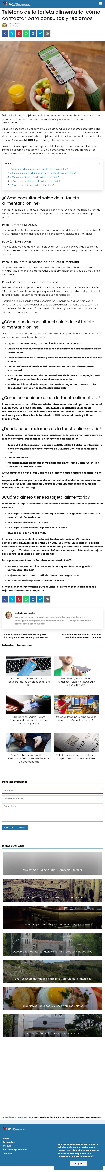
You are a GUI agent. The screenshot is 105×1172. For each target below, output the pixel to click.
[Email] (47, 33)
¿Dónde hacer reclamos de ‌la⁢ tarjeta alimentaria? (35, 181)
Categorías (9, 1142)
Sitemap (7, 1145)
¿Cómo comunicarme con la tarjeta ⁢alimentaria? (34, 177)
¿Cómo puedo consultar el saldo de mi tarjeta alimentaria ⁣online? (43, 173)
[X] (12, 33)
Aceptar (78, 1163)
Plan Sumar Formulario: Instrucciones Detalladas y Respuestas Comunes (81, 636)
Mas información (85, 1156)
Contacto (7, 1153)
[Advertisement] (52, 1073)
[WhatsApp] (26, 33)
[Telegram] (40, 33)
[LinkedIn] (33, 33)
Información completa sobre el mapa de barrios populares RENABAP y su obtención (26, 636)
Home (6, 1138)
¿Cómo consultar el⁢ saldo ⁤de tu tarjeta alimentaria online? (39, 169)
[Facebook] (5, 33)
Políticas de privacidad (15, 1149)
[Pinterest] (19, 33)
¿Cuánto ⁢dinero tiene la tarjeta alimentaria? (32, 185)
